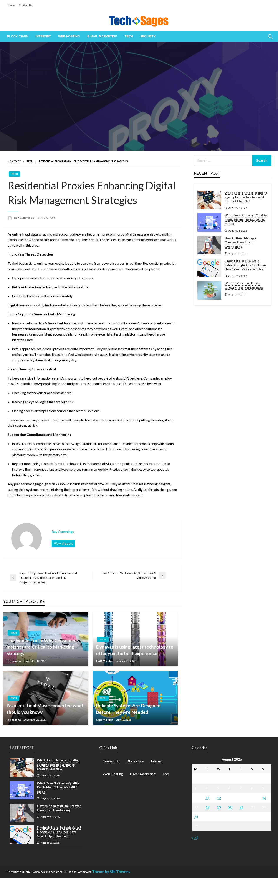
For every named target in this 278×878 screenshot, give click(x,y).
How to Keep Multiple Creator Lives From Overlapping (240, 242)
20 (230, 807)
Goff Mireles (105, 661)
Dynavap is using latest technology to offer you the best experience (134, 650)
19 (219, 807)
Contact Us (25, 5)
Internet (43, 36)
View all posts (63, 543)
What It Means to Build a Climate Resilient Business (244, 285)
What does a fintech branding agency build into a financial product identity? (246, 197)
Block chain (17, 36)
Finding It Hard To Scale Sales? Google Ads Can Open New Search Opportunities (245, 265)
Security (148, 36)
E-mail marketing (102, 36)
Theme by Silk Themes (111, 871)
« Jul (195, 837)
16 (264, 798)
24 (196, 816)
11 (208, 798)
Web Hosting (69, 36)
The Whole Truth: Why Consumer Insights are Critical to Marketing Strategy (41, 647)
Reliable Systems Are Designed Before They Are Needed (128, 708)
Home (11, 5)
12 (219, 798)
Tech (129, 36)
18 (208, 807)
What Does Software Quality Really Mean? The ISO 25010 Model (246, 219)
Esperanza (14, 661)
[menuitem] (17, 36)
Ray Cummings (24, 217)
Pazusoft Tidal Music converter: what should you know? (45, 708)
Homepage (14, 161)
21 (241, 807)
